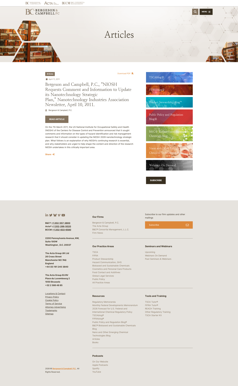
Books (95, 342)
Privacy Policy (52, 297)
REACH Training (153, 308)
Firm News (97, 233)
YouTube (96, 372)
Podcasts (97, 355)
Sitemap (49, 314)
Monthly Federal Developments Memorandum (115, 305)
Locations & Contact (55, 293)
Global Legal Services (103, 276)
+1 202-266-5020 (61, 226)
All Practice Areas (101, 282)
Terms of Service (53, 303)
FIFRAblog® (98, 318)
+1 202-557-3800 (60, 223)
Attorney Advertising (55, 307)
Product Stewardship (102, 259)
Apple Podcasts (100, 365)
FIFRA (95, 255)
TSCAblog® (98, 315)
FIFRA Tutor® (151, 305)
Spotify (95, 368)
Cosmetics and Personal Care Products (111, 269)
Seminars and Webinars (158, 246)
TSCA (95, 252)
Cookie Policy (52, 300)
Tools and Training (155, 296)
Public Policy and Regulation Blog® (109, 322)
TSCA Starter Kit (153, 315)
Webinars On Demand (156, 255)
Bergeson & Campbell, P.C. (64, 368)
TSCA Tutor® (151, 302)
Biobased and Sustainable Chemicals (111, 265)
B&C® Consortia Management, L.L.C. (110, 229)
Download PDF (124, 73)
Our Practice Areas (103, 246)
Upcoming (150, 252)
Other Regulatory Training (157, 312)
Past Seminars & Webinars (158, 259)
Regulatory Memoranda (104, 302)
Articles (50, 74)
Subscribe (156, 180)
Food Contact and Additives (106, 272)
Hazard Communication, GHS (107, 262)
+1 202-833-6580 (61, 230)
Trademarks (51, 310)
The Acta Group (100, 226)
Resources (98, 296)
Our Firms (98, 216)
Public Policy (98, 279)
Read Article (56, 119)
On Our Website (100, 361)
